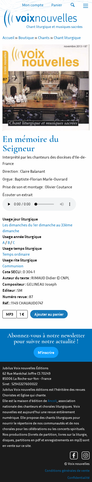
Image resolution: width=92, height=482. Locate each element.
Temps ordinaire (16, 254)
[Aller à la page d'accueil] (42, 20)
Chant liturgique (67, 37)
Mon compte (32, 4)
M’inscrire (46, 352)
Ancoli (52, 401)
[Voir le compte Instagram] (86, 455)
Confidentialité (78, 477)
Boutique (26, 37)
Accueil (8, 37)
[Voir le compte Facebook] (74, 455)
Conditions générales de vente (67, 470)
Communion (12, 265)
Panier (56, 4)
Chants (44, 37)
